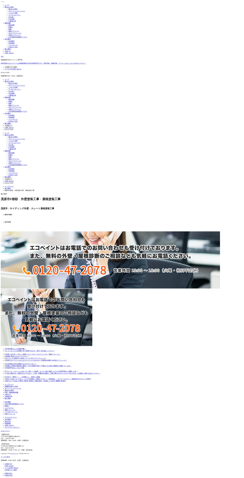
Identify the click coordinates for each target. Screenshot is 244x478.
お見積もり (8, 125)
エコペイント (5, 431)
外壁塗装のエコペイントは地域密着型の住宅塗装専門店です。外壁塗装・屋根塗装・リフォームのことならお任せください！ (43, 63)
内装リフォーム (10, 414)
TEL (2, 56)
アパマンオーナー (14, 15)
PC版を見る (9, 475)
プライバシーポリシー (12, 427)
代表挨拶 (11, 43)
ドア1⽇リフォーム (11, 412)
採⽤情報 (8, 423)
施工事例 (8, 49)
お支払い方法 (13, 47)
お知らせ (8, 51)
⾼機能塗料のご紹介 (11, 386)
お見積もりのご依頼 (10, 67)
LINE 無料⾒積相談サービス (14, 404)
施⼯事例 (8, 398)
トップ (7, 5)
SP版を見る (8, 473)
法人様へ (11, 17)
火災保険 (11, 19)
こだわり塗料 (13, 13)
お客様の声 (12, 21)
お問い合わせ (9, 53)
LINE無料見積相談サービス (17, 37)
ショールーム (13, 45)
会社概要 (8, 402)
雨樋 (9, 29)
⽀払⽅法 (8, 421)
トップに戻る (5, 457)
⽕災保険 (8, 419)
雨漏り (10, 27)
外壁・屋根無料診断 (11, 392)
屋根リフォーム (13, 31)
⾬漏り (7, 406)
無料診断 (8, 23)
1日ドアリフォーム (14, 33)
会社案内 (8, 39)
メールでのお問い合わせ (13, 69)
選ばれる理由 (9, 7)
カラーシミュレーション (16, 11)
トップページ (9, 186)
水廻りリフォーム (14, 35)
